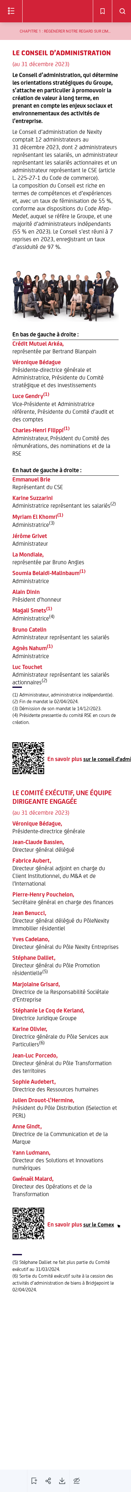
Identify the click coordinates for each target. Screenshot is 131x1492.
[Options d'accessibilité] (77, 1481)
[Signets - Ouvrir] (102, 11)
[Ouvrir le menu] (11, 11)
